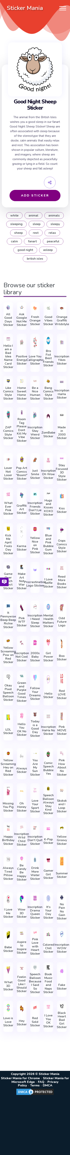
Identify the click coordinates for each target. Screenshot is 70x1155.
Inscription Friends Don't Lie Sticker (35, 508)
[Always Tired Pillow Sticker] (8, 859)
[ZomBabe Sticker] (48, 416)
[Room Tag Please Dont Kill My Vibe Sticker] (22, 412)
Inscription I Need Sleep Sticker (35, 621)
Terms (35, 1085)
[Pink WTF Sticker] (22, 608)
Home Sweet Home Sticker (22, 393)
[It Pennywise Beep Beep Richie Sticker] (8, 606)
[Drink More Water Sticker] (35, 859)
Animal (33, 215)
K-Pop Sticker (48, 841)
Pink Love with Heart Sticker (35, 946)
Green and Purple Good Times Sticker (22, 692)
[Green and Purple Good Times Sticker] (22, 676)
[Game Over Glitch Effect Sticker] (8, 567)
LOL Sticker (8, 731)
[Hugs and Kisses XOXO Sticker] (48, 493)
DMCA (47, 1085)
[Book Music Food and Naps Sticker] (48, 967)
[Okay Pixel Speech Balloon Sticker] (8, 677)
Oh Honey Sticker (22, 807)
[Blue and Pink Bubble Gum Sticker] (48, 528)
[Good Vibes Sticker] (48, 308)
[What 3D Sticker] (8, 970)
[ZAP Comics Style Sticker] (8, 415)
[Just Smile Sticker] (35, 460)
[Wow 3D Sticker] (22, 899)
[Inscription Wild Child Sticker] (22, 827)
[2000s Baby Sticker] (35, 643)
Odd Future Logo (61, 621)
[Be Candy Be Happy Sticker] (22, 858)
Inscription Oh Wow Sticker (48, 474)
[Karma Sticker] (22, 532)
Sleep (36, 224)
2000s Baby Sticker (35, 656)
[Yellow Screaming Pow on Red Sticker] (8, 641)
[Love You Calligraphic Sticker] (35, 342)
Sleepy (55, 224)
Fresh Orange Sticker (35, 320)
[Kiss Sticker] (62, 496)
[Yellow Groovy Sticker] (62, 828)
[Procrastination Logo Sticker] (35, 570)
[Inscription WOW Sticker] (62, 934)
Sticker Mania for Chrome (20, 1078)
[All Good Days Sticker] (8, 307)
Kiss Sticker (62, 510)
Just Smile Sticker (35, 474)
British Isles (35, 259)
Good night (25, 250)
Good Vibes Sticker (48, 320)
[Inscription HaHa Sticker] (62, 382)
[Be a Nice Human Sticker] (35, 381)
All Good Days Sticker (8, 320)
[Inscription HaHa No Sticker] (48, 716)
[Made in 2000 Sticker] (62, 415)
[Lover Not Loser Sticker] (8, 459)
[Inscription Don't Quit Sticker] (35, 828)
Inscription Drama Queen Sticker (35, 912)
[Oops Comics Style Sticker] (62, 530)
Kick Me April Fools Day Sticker (8, 544)
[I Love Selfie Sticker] (48, 569)
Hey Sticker (22, 1022)
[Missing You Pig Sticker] (8, 791)
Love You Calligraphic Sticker (35, 360)
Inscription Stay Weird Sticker (35, 433)
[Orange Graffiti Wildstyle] (62, 308)
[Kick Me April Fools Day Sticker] (8, 528)
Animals (54, 215)
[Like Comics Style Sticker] (8, 381)
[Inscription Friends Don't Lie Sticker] (35, 494)
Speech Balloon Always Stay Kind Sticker (48, 804)
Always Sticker (21, 770)
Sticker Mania (25, 8)
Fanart (32, 241)
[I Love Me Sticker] (8, 899)
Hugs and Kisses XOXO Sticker (48, 508)
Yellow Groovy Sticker (62, 840)
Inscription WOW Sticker (61, 948)
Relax (52, 233)
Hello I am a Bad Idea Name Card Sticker (8, 356)
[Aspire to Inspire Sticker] (22, 933)
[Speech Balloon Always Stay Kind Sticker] (48, 788)
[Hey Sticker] (22, 1009)
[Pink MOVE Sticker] (62, 716)
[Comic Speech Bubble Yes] (48, 754)
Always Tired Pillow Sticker (8, 873)
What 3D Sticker (8, 985)
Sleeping (16, 224)
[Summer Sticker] (62, 861)
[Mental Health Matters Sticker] (48, 607)
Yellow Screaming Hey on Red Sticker (8, 767)
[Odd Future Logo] (62, 608)
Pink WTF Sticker (22, 621)
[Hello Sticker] (48, 679)
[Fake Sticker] (62, 971)
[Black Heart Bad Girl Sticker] (62, 1006)
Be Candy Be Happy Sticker (22, 873)
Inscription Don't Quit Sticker (35, 840)
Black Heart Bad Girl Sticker (62, 1020)
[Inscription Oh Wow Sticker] (48, 460)
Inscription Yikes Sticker (61, 360)
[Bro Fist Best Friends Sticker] (48, 341)
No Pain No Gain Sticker (62, 911)
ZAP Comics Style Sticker (8, 433)
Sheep (18, 233)
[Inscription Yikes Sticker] (62, 342)
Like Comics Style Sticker (8, 393)
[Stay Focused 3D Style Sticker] (62, 458)
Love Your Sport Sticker (35, 806)
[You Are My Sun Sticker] (35, 753)
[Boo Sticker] (62, 644)
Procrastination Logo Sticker (35, 584)
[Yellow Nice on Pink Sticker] (35, 529)
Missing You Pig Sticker (8, 807)
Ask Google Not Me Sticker (21, 320)
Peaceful (53, 241)
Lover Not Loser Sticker (8, 473)
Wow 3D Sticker (22, 913)
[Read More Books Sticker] (62, 568)
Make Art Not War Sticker (22, 581)
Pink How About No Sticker (62, 767)
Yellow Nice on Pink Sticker (35, 545)
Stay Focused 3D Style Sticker (62, 472)
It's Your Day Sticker (48, 912)
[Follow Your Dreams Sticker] (35, 678)
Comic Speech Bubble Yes (48, 768)
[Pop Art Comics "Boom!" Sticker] (22, 459)
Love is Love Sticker (8, 1021)
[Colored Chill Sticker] (48, 934)
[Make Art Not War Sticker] (22, 567)
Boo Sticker (62, 657)
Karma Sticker (22, 548)
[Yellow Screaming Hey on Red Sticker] (8, 753)
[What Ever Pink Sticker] (8, 494)
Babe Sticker (8, 949)
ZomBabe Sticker (48, 434)
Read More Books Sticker (62, 582)
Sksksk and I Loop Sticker (62, 806)
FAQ (41, 1082)
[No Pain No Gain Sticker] (62, 897)
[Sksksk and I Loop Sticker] (62, 790)
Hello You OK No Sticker (22, 729)
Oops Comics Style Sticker (62, 546)
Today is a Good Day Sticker (35, 729)
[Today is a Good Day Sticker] (35, 714)
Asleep (48, 250)
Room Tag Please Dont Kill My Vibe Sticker (22, 430)
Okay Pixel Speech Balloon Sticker (8, 693)
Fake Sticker (62, 986)
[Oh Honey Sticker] (22, 791)
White (14, 215)
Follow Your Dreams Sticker (35, 693)
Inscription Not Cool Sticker (21, 656)
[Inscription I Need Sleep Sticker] (35, 607)
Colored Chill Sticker (48, 948)
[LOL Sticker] (8, 717)
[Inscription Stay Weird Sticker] (35, 415)
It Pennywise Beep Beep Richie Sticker (8, 620)
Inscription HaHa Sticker (61, 394)
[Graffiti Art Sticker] (22, 495)
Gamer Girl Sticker (48, 874)
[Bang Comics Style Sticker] (48, 381)
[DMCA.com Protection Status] (35, 1095)
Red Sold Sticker (35, 1021)
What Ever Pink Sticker (8, 508)
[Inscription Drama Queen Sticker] (35, 898)
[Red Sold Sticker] (35, 1008)
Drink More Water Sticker (35, 873)
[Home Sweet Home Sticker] (22, 381)
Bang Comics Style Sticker (48, 393)
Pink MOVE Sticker (62, 730)
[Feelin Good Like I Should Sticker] (22, 968)
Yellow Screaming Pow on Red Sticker (8, 655)
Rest (35, 233)
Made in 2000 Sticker (62, 433)
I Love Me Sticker (8, 913)
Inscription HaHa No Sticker (48, 730)
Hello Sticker (48, 695)
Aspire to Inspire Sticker (22, 947)
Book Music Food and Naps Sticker (48, 983)
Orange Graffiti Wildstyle (62, 320)
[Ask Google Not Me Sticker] (22, 307)
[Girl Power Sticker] (48, 643)
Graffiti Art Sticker (22, 509)
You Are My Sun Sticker (35, 767)
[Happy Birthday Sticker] (8, 828)
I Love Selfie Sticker (48, 583)
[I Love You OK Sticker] (48, 1007)
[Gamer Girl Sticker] (48, 860)
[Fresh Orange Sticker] (35, 308)
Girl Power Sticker (48, 656)
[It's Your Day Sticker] (48, 898)
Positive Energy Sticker (21, 360)
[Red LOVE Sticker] (62, 679)
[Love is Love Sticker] (8, 1008)
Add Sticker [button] (35, 195)
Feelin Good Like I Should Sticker (22, 984)
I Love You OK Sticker (48, 1021)
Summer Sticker (62, 875)
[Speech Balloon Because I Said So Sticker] (35, 967)
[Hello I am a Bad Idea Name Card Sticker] (8, 339)
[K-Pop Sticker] (48, 829)
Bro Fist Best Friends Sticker (48, 358)
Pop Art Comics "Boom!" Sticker (21, 473)
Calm (14, 241)
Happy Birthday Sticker (8, 840)
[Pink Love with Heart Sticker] (35, 932)
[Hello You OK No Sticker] (22, 715)
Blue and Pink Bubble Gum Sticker (48, 544)
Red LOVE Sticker (62, 694)
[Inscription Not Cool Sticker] (22, 643)
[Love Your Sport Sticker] (35, 790)
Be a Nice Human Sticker (35, 393)
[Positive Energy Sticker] (22, 342)
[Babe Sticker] (8, 935)
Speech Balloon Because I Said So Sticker (35, 983)
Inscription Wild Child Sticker (21, 839)
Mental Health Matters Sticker (48, 621)
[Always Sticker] (22, 756)
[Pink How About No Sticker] (62, 753)
